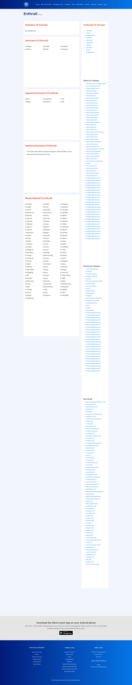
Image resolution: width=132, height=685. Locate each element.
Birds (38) (89, 411)
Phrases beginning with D (93, 320)
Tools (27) (89, 542)
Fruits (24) (89, 465)
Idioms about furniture (92, 112)
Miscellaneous (90, 310)
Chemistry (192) (91, 416)
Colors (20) (89, 421)
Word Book (80, 4)
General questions (91, 303)
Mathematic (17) (91, 489)
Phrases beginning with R (93, 354)
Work (87, 305)
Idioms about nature (92, 144)
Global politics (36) (91, 474)
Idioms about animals (92, 93)
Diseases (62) (90, 440)
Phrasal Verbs (69, 659)
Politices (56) (90, 520)
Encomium (89, 47)
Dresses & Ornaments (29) (94, 443)
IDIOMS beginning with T (93, 224)
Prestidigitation (90, 35)
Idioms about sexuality (92, 156)
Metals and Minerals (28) (93, 496)
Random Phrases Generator (69, 669)
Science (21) (90, 532)
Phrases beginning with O (93, 346)
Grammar (68, 4)
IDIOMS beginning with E (93, 187)
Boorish (88, 33)
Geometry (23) (90, 472)
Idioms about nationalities (93, 141)
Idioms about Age (91, 91)
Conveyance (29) (91, 426)
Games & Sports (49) (92, 467)
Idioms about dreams (92, 108)
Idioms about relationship (93, 151)
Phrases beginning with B (93, 315)
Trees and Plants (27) (92, 549)
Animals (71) (90, 409)
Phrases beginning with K (93, 337)
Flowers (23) (90, 460)
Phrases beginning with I (93, 332)
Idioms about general (92, 115)
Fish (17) (88, 455)
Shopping (89, 295)
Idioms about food (91, 110)
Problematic (89, 42)
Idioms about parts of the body (95, 149)
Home (37, 4)
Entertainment (90, 293)
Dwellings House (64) (92, 445)
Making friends (90, 291)
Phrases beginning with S (93, 356)
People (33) (89, 516)
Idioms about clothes (92, 98)
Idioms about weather (92, 173)
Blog (73, 4)
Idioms (87, 4)
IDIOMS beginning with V (93, 229)
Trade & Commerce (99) (93, 545)
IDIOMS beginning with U (93, 226)
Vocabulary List (58, 4)
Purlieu (88, 50)
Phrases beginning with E (93, 322)
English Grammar (37, 656)
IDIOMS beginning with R (93, 219)
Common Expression (92, 269)
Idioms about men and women (95, 132)
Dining (88, 288)
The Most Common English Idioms (96, 83)
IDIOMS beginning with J (93, 200)
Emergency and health (92, 300)
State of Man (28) (91, 537)
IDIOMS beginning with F (93, 190)
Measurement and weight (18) (95, 491)
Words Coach (65, 680)
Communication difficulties (94, 298)
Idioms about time (91, 166)
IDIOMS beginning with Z (93, 238)
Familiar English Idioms (93, 88)
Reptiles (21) (90, 530)
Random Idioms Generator (69, 666)
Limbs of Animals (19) (92, 484)
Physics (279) (90, 518)
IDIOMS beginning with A (93, 178)
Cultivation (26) (90, 433)
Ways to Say (69, 654)
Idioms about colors (92, 100)
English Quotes (37, 659)
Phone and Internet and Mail (94, 281)
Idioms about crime (91, 103)
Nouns (37, 654)
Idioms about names (92, 139)
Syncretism (89, 40)
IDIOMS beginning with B (93, 180)
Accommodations (91, 286)
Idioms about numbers (92, 146)
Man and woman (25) (92, 487)
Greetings (89, 271)
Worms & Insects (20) (92, 564)
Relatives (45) (90, 525)
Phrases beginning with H (93, 329)
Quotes (100, 4)
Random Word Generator (69, 664)
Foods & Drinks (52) (92, 462)
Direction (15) (90, 438)
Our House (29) (90, 513)
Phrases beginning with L (93, 339)
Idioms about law (91, 124)
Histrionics (89, 38)
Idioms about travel (91, 168)
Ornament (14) (90, 511)
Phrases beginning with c (93, 317)
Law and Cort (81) (91, 482)
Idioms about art (91, 95)
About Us (98, 656)
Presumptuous (90, 52)
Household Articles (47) (93, 477)
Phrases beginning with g (93, 327)
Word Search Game (69, 671)
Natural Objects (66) (92, 503)
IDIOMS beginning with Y (93, 236)
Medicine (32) (90, 494)
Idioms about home (91, 120)
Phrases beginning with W (93, 366)
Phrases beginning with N (93, 344)
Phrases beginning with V (93, 363)
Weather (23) (90, 562)
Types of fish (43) (91, 552)
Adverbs (69, 661)
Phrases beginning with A (93, 312)
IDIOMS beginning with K (93, 202)
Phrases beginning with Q (93, 351)
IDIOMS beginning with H (93, 195)
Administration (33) (92, 407)
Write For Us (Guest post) (98, 652)
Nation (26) (89, 501)
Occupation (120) (91, 506)
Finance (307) (90, 453)
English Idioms (37, 661)
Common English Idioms (93, 86)
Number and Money (91, 276)
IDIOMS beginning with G (93, 192)
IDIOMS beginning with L (93, 204)
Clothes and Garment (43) (93, 419)
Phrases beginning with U (93, 361)
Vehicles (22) (90, 557)
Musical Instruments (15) (93, 499)
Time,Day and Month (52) (93, 540)
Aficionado (89, 30)
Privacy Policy (98, 654)
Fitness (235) (90, 457)
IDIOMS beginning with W (93, 231)
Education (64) (90, 448)
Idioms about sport (91, 158)
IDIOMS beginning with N (93, 209)
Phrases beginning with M (93, 341)
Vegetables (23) (90, 554)
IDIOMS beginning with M (93, 207)
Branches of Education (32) (94, 414)
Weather (88, 308)
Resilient (88, 45)
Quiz (105, 4)
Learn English (37, 664)
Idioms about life (91, 127)
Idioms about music (92, 137)
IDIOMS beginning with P (93, 214)
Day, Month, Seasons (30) (93, 436)
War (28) (88, 559)
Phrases (93, 4)
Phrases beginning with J (93, 334)
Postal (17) (89, 523)
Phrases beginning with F (93, 324)
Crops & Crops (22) (91, 431)
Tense (69, 656)
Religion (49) (90, 528)
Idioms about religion (92, 154)
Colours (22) (90, 424)
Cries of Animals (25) (92, 428)
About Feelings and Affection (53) (96, 402)
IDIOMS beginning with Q (93, 217)
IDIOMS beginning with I (93, 197)
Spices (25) (89, 535)
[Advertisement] (51, 69)
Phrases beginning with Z (93, 371)
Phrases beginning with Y (93, 368)
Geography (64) (90, 470)
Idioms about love (91, 129)
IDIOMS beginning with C (93, 183)
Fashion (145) (90, 450)
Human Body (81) (91, 479)
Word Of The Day (46, 4)
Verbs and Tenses (37, 652)
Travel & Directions (91, 274)
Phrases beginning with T (93, 358)
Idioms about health (92, 117)
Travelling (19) (90, 547)
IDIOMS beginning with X (93, 233)
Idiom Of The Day (69, 652)
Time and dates (90, 283)
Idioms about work (91, 175)
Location (88, 279)
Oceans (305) (90, 508)
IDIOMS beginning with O (93, 212)
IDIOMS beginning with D (93, 185)
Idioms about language (92, 122)
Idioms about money (92, 134)
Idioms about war (91, 171)
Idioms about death (91, 105)
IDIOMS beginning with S (93, 221)
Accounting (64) (91, 404)
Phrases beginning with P (93, 349)
